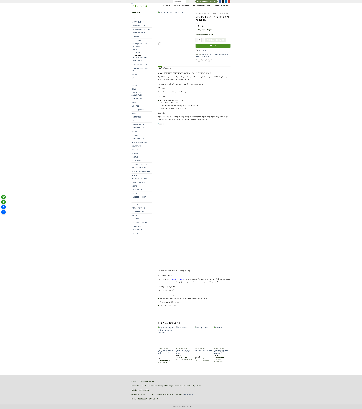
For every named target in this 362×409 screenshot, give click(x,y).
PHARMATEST (137, 190)
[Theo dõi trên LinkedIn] (226, 1)
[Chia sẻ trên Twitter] (200, 60)
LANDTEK (135, 106)
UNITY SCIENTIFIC (138, 102)
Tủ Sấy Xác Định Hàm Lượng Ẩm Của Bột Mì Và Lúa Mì (184, 351)
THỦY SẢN (136, 52)
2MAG (134, 89)
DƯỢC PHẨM (137, 60)
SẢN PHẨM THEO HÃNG (181, 5)
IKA (133, 78)
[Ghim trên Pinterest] (207, 60)
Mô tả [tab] (160, 68)
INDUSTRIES (136, 160)
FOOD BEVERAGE (138, 124)
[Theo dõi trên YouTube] (229, 1)
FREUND (135, 135)
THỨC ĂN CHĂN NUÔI (140, 58)
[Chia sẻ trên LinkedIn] (210, 60)
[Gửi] (187, 1)
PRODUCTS (136, 18)
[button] (160, 44)
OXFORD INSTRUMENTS (141, 142)
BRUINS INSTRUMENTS (140, 33)
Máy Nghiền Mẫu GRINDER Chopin (203, 351)
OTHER (134, 175)
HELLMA (135, 74)
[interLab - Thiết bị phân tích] (139, 5)
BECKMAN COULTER (139, 65)
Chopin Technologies (178, 279)
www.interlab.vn (188, 394)
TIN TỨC (209, 5)
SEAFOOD (135, 219)
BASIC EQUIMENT (138, 110)
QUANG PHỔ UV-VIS (139, 168)
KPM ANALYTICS (138, 22)
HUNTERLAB (136, 146)
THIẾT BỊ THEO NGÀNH (140, 44)
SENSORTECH (137, 117)
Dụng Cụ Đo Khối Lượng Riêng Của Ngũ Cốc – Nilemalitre (221, 351)
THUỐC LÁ (136, 47)
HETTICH (135, 150)
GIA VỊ (135, 49)
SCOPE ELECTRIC (138, 211)
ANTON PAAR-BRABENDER (142, 29)
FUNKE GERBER (138, 128)
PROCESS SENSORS (139, 222)
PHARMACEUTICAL (139, 182)
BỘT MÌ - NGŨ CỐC (207, 54)
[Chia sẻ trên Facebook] (197, 60)
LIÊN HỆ (216, 5)
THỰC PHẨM (137, 55)
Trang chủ (199, 13)
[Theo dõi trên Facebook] (220, 1)
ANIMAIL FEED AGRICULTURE (137, 94)
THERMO (135, 85)
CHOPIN (134, 186)
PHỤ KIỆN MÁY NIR (199, 5)
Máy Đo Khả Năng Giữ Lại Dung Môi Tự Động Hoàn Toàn (165, 351)
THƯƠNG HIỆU (137, 99)
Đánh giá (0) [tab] (167, 68)
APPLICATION (137, 40)
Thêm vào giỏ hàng (215, 40)
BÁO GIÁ (213, 45)
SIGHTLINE (136, 204)
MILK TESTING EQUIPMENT (141, 171)
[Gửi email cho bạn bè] (204, 60)
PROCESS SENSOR (139, 197)
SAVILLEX (135, 82)
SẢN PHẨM (166, 5)
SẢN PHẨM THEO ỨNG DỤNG (140, 70)
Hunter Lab (135, 153)
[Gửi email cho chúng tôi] (223, 1)
